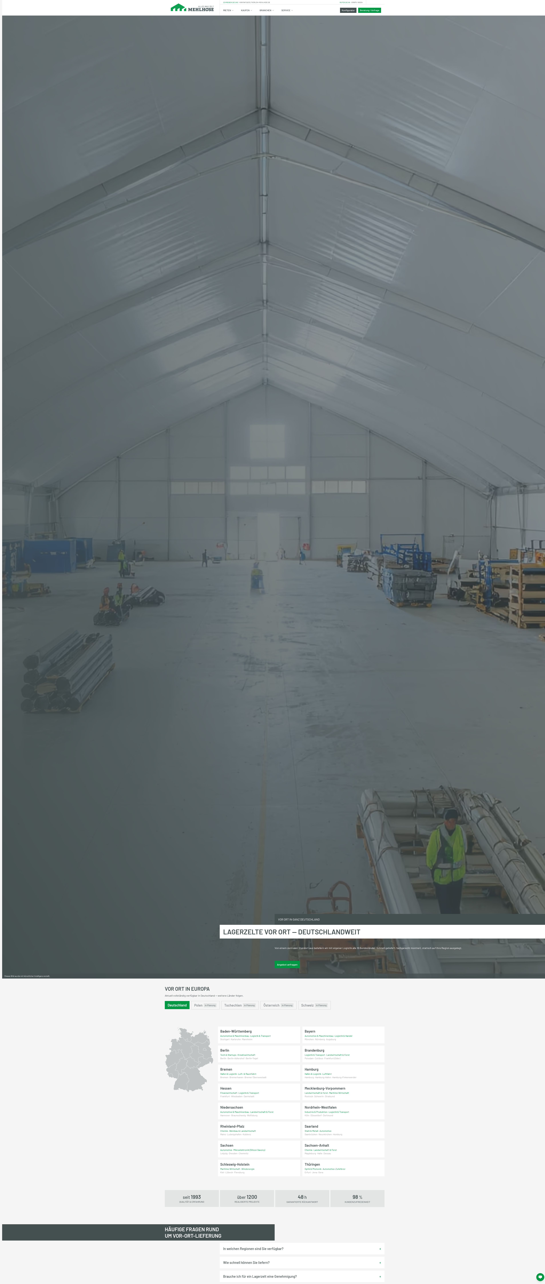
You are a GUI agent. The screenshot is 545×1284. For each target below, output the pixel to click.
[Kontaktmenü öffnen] (540, 1277)
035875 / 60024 (357, 2)
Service (285, 10)
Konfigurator (348, 10)
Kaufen (245, 10)
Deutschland (177, 1005)
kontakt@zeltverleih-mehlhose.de (254, 2)
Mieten (227, 10)
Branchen (265, 10)
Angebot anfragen (287, 964)
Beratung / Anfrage (369, 10)
